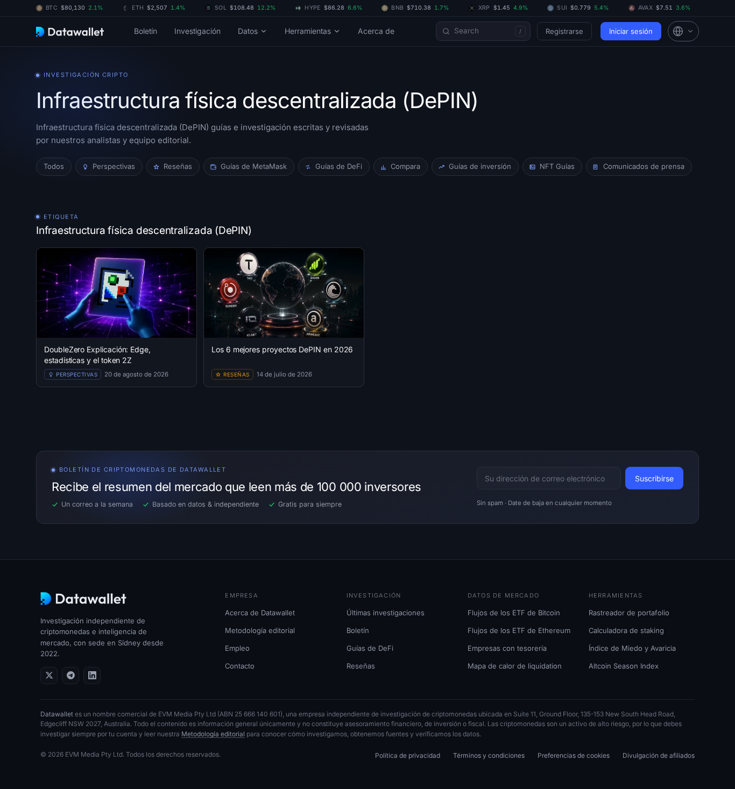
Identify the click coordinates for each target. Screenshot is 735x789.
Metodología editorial (260, 630)
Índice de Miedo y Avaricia (632, 648)
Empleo (237, 648)
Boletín (145, 30)
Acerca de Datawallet (260, 612)
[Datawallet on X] (49, 675)
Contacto (240, 666)
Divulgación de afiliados (659, 755)
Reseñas (361, 666)
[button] (683, 31)
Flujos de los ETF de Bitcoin (514, 612)
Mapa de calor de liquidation (515, 666)
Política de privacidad (407, 755)
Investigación (197, 30)
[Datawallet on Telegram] (70, 675)
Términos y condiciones (489, 755)
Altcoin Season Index (624, 666)
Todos (54, 166)
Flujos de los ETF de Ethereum (519, 630)
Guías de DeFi (370, 648)
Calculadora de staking (626, 630)
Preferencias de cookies (574, 755)
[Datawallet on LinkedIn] (92, 675)
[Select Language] (683, 31)
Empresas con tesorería (507, 648)
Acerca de (376, 30)
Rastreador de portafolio (629, 612)
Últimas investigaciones (386, 612)
